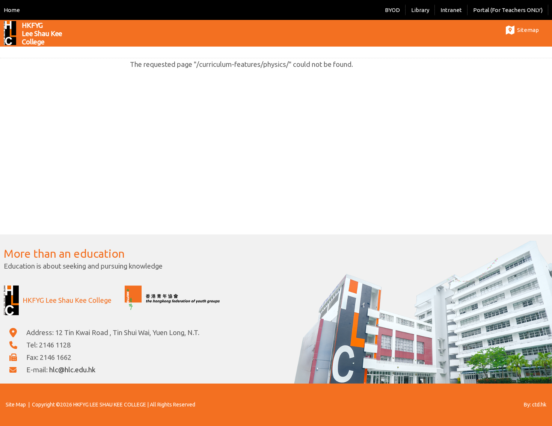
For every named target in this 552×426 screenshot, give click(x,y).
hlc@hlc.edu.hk (72, 369)
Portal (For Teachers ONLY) (508, 10)
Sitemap (528, 30)
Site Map (16, 405)
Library (420, 10)
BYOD (392, 10)
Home (12, 10)
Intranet (451, 10)
